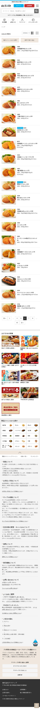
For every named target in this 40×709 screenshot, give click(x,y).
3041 (18, 60)
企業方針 (20, 675)
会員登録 (29, 5)
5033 (18, 74)
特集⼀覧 (23, 456)
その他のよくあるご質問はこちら (11, 613)
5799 (18, 304)
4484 (18, 250)
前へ (4, 318)
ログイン (18, 5)
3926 (18, 46)
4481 (18, 101)
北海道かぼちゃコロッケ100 (25, 211)
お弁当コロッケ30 (22, 130)
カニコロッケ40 (21, 225)
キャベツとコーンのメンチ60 (25, 292)
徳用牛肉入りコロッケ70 (24, 62)
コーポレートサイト (8, 695)
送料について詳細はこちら (9, 556)
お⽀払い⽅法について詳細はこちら (12, 491)
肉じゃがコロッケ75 (23, 103)
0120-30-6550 (17, 607)
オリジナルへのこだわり (20, 666)
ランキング (34, 456)
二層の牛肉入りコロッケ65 (24, 116)
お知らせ (5, 689)
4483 (18, 168)
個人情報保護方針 (25, 692)
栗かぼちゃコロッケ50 (23, 197)
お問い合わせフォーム (8, 609)
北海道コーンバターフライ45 (25, 157)
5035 (24, 128)
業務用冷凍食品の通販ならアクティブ (15, 698)
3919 (18, 155)
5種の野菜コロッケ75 (23, 170)
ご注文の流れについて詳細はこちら (12, 642)
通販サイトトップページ (9, 456)
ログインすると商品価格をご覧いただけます (20, 15)
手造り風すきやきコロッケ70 (25, 75)
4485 (18, 114)
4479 (18, 87)
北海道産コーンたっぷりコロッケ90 (27, 143)
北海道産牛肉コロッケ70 (24, 48)
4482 (18, 236)
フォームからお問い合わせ (9, 588)
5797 (18, 290)
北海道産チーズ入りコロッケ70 (26, 252)
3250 (18, 223)
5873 (18, 141)
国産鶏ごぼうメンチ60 (23, 306)
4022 (18, 263)
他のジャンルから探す (10, 40)
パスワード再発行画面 (12, 601)
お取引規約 (5, 692)
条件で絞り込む (29, 40)
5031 (24, 182)
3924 (18, 209)
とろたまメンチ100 (22, 265)
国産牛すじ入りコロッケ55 (24, 89)
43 (17, 322)
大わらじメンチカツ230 (24, 279)
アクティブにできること (20, 670)
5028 (18, 195)
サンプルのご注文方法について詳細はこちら (14, 521)
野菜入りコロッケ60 (23, 184)
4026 (18, 277)
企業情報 (22, 689)
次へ (22, 322)
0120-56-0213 (24, 485)
